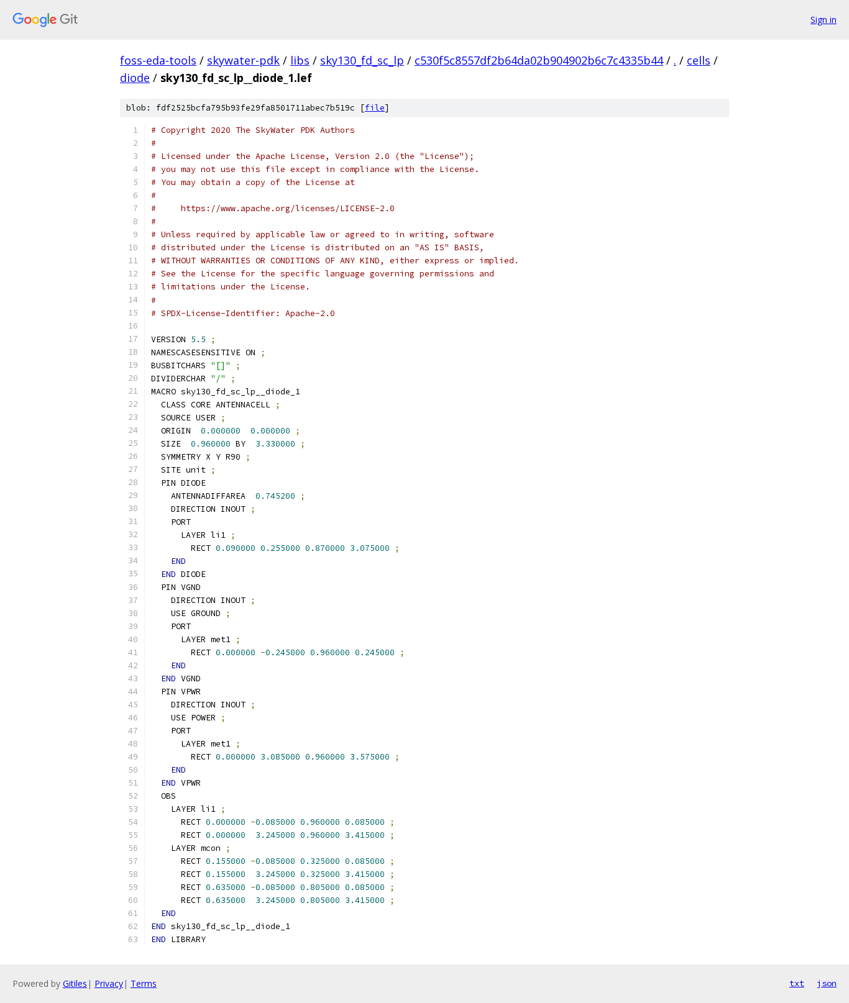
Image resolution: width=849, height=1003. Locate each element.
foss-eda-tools (158, 60)
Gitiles (75, 983)
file (375, 107)
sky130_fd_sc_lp (362, 60)
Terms (144, 983)
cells (698, 60)
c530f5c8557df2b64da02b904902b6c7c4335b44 (539, 60)
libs (300, 60)
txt (796, 983)
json (827, 983)
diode (135, 77)
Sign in (823, 19)
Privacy (108, 983)
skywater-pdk (243, 60)
